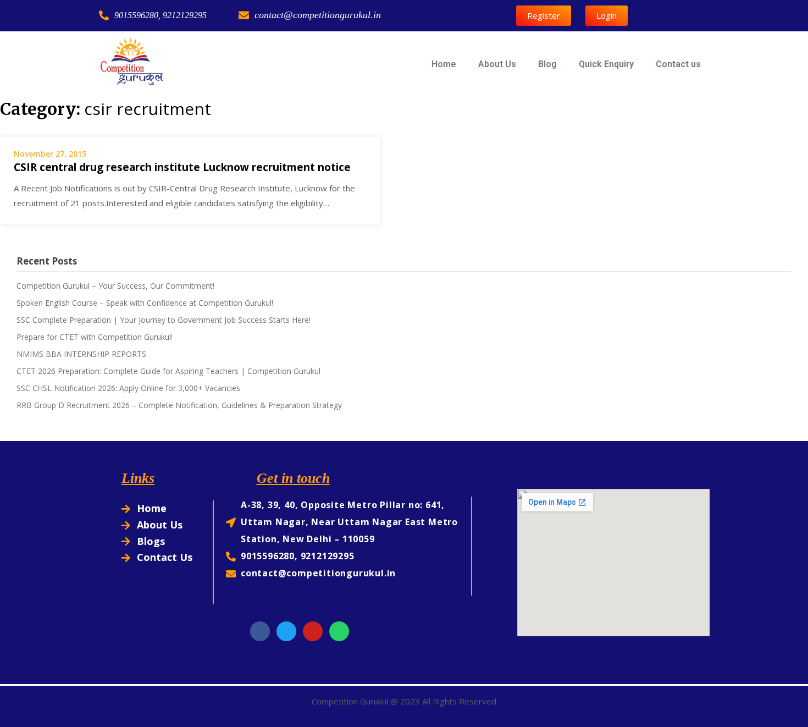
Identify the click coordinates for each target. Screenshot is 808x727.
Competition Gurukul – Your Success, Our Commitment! (115, 285)
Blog (547, 64)
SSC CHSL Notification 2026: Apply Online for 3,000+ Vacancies (128, 388)
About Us (497, 64)
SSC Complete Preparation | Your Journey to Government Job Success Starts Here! (163, 320)
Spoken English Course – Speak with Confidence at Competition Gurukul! (144, 303)
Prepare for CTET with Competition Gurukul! (94, 337)
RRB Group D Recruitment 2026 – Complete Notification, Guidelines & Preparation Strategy (179, 405)
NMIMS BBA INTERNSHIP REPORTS (81, 354)
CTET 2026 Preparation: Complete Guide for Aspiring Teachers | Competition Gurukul (168, 371)
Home (443, 64)
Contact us (678, 64)
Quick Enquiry (606, 64)
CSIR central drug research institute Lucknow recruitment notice (182, 167)
